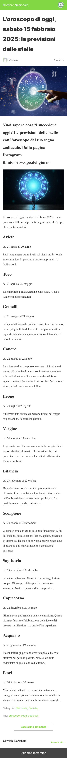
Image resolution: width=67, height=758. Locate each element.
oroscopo (14, 715)
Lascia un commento (33, 726)
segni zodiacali (29, 715)
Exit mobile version (33, 753)
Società (33, 708)
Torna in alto (57, 742)
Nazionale (21, 708)
